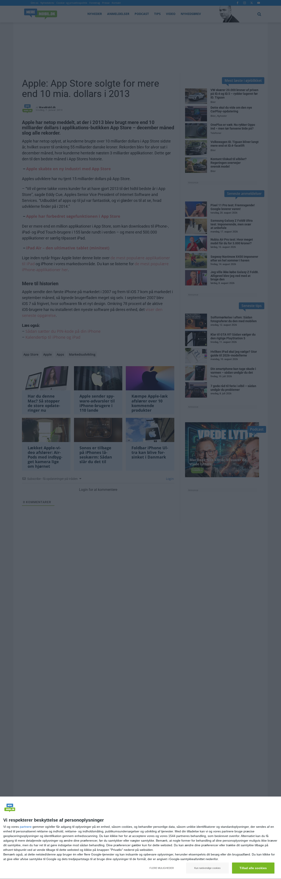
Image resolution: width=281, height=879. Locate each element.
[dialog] (140, 838)
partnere (26, 826)
